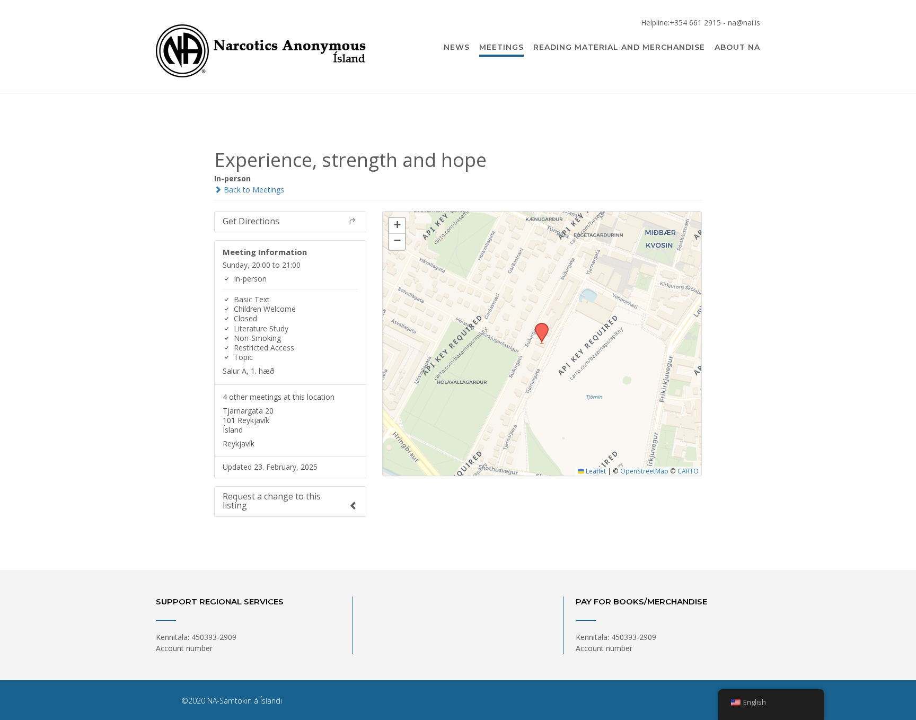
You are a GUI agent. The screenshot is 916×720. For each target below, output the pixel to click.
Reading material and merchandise (619, 47)
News (457, 47)
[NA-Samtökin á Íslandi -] (262, 47)
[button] (538, 326)
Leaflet (595, 471)
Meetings (501, 47)
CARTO (688, 471)
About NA (737, 47)
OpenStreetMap (644, 471)
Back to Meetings (253, 190)
